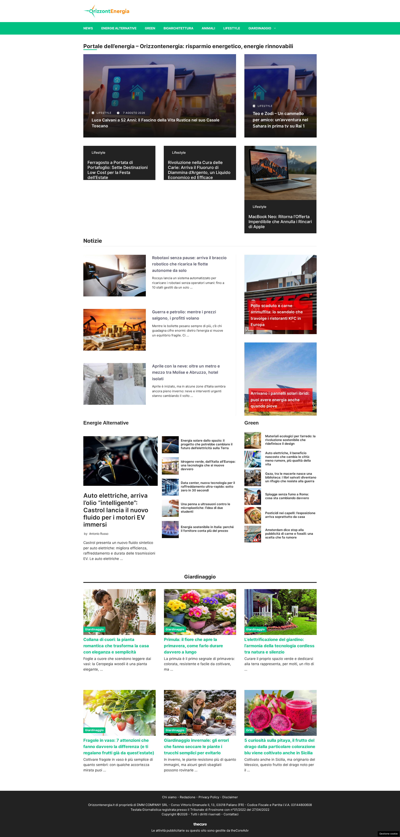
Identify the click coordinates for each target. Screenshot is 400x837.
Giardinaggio (259, 28)
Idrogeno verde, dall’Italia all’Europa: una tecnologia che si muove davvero (208, 465)
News (88, 28)
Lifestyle (231, 28)
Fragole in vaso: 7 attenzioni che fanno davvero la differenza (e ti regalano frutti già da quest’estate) (118, 746)
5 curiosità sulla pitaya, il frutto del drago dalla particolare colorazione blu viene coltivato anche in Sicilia (279, 746)
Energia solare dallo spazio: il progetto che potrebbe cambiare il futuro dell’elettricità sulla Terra (206, 444)
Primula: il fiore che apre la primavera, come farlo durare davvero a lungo (193, 646)
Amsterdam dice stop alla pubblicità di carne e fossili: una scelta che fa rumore (289, 533)
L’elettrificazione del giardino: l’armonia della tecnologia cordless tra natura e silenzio (279, 646)
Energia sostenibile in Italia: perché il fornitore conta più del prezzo (207, 529)
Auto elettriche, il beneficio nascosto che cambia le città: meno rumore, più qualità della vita (288, 458)
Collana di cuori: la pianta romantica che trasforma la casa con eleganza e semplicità (116, 646)
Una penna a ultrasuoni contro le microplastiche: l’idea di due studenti (205, 507)
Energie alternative (118, 28)
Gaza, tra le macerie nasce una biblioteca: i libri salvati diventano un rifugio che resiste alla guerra (290, 477)
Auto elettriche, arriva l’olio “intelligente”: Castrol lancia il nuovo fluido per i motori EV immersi (115, 510)
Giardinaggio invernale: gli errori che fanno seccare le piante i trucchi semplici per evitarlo (196, 746)
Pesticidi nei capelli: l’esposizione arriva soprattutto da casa (290, 515)
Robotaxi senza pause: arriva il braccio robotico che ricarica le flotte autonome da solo (189, 264)
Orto (249, 730)
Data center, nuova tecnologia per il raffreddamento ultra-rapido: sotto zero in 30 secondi (208, 486)
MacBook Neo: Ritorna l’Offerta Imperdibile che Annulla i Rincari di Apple (280, 221)
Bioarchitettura (178, 28)
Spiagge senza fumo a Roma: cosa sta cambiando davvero (287, 496)
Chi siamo (169, 797)
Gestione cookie (388, 833)
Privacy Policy (209, 797)
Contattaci (231, 814)
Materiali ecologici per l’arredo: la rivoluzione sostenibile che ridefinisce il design (290, 440)
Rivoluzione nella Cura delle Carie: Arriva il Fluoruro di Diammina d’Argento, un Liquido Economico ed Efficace (199, 170)
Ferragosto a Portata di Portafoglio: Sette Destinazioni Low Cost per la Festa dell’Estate (118, 170)
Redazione (187, 797)
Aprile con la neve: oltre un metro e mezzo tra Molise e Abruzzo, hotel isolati (186, 372)
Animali (208, 28)
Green (150, 28)
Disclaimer (230, 797)
